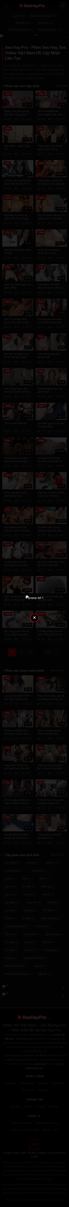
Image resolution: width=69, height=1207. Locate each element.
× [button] (34, 617)
